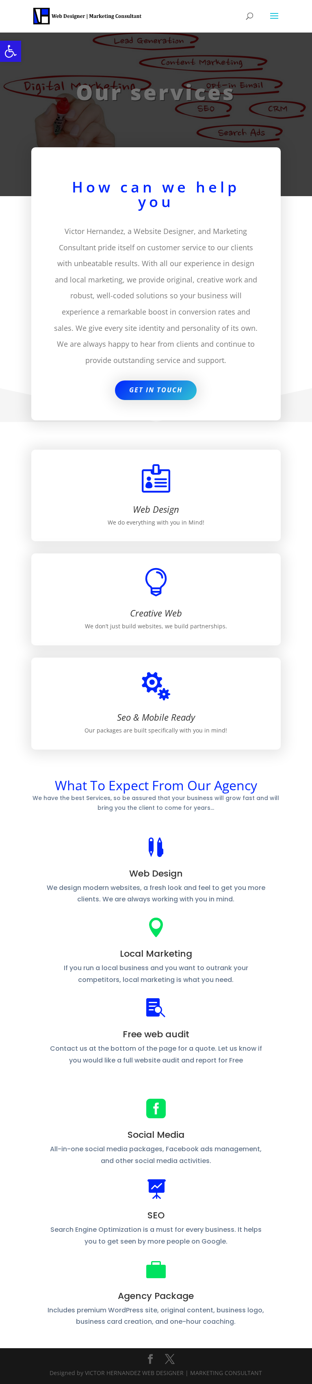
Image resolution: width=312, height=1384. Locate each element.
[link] (10, 51)
